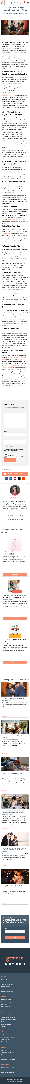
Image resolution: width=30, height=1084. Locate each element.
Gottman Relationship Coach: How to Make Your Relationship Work (14, 596)
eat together (6, 233)
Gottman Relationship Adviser (12, 552)
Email (5, 439)
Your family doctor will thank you (10, 332)
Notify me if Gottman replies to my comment (16, 446)
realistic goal (5, 59)
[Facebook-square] (10, 964)
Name (5, 431)
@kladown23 (9, 509)
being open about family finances (13, 319)
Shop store (4, 532)
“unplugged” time (11, 213)
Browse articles (24, 679)
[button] (6, 478)
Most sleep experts (13, 219)
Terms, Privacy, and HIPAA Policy (15, 1081)
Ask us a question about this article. (12, 412)
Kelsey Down (15, 497)
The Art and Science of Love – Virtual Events (14, 640)
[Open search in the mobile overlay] (20, 3)
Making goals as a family (8, 95)
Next (19, 665)
